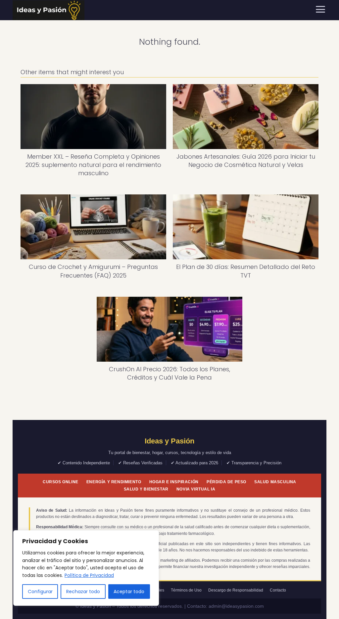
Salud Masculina (275, 482)
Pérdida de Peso (226, 482)
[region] (86, 568)
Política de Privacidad (89, 575)
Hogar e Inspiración (174, 482)
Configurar (40, 591)
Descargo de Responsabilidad (235, 590)
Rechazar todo (83, 591)
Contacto (278, 590)
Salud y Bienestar (146, 489)
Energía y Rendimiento (113, 482)
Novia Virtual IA (196, 489)
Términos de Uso (186, 590)
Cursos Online (60, 482)
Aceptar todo (129, 591)
